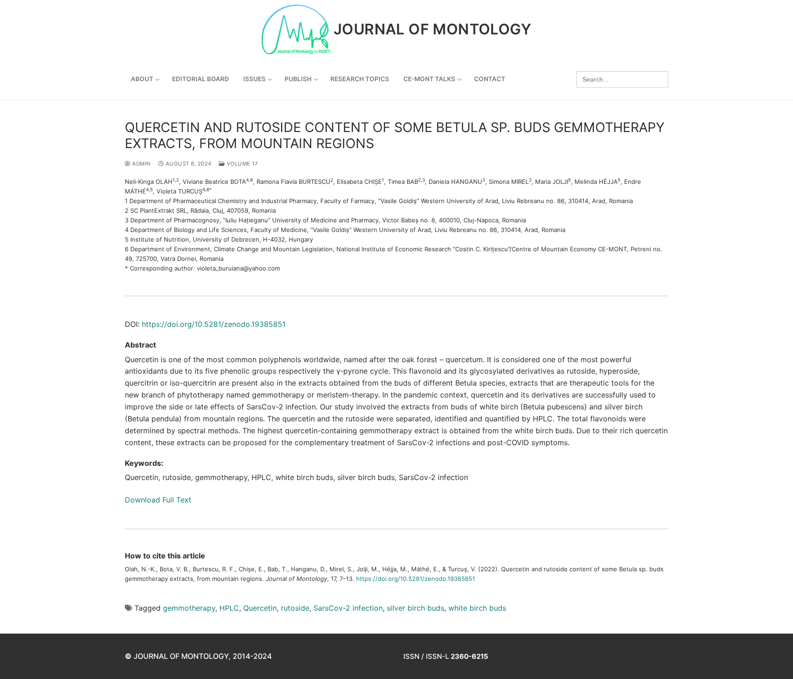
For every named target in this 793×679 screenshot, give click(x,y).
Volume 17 (241, 163)
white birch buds (477, 608)
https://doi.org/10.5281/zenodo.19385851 (213, 324)
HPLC (229, 608)
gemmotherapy (189, 608)
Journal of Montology (432, 29)
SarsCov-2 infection (348, 608)
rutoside (295, 608)
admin (141, 163)
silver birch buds (415, 608)
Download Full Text (158, 499)
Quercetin (260, 608)
